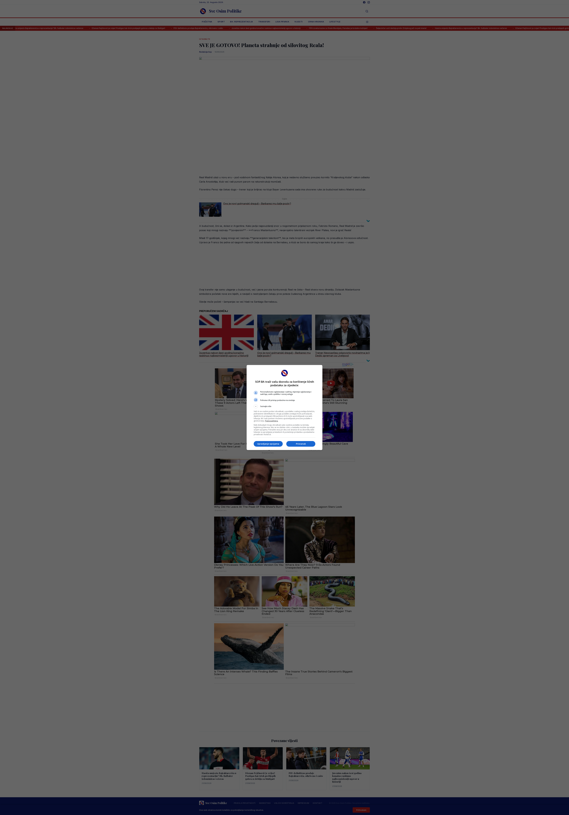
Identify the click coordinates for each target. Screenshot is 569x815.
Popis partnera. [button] (271, 421)
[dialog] (284, 407)
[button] (284, 406)
